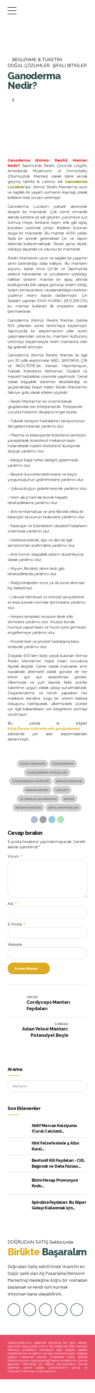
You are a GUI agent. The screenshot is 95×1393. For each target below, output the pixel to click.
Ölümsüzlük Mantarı (38, 799)
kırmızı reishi (37, 790)
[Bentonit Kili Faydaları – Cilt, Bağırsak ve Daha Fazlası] (18, 1163)
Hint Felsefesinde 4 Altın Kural (55, 1146)
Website (15, 944)
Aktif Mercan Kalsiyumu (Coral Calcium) (54, 1128)
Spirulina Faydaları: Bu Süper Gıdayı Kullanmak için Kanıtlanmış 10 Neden (59, 1205)
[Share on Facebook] (34, 819)
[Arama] (81, 1086)
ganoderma (63, 763)
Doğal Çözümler (29, 66)
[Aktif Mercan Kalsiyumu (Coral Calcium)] (18, 1128)
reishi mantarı (28, 807)
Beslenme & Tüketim (37, 60)
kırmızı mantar (69, 781)
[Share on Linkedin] (51, 819)
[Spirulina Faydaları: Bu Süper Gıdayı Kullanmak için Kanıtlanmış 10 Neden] (18, 1205)
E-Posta (16, 924)
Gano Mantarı (32, 763)
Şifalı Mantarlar (63, 807)
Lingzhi (61, 790)
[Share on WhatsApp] (60, 819)
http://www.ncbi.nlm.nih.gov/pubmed (44, 728)
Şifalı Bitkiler (69, 66)
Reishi (69, 799)
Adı (12, 903)
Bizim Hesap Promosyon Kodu (55, 1183)
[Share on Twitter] (43, 819)
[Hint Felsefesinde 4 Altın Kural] (18, 1146)
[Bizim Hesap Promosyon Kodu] (18, 1183)
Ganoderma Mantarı (30, 781)
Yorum (15, 856)
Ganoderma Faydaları (47, 772)
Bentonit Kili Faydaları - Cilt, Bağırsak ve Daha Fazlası (58, 1163)
